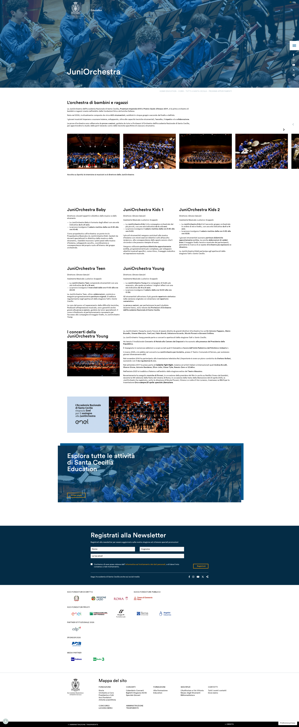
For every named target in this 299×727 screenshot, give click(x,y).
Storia (101, 690)
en (294, 2)
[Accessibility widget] (5, 721)
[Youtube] (293, 65)
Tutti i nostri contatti (217, 690)
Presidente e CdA (106, 695)
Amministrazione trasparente (134, 707)
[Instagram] (294, 60)
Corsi (181, 91)
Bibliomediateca (188, 695)
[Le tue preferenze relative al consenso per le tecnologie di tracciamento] (287, 723)
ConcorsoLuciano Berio (105, 707)
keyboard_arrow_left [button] (293, 124)
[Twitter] (293, 70)
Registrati (201, 566)
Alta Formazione (160, 690)
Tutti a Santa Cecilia (196, 91)
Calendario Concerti (135, 690)
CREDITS (230, 724)
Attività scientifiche (107, 700)
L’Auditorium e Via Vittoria (192, 690)
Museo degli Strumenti (190, 693)
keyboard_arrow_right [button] (283, 129)
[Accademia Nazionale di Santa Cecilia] (75, 10)
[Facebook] (293, 55)
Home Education (168, 91)
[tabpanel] (149, 44)
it (291, 2)
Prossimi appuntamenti (220, 91)
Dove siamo (213, 693)
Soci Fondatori (105, 697)
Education (157, 693)
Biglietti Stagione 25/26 (136, 693)
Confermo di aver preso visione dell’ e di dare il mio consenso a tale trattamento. (136, 565)
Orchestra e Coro (106, 693)
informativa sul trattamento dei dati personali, (145, 564)
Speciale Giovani (133, 695)
